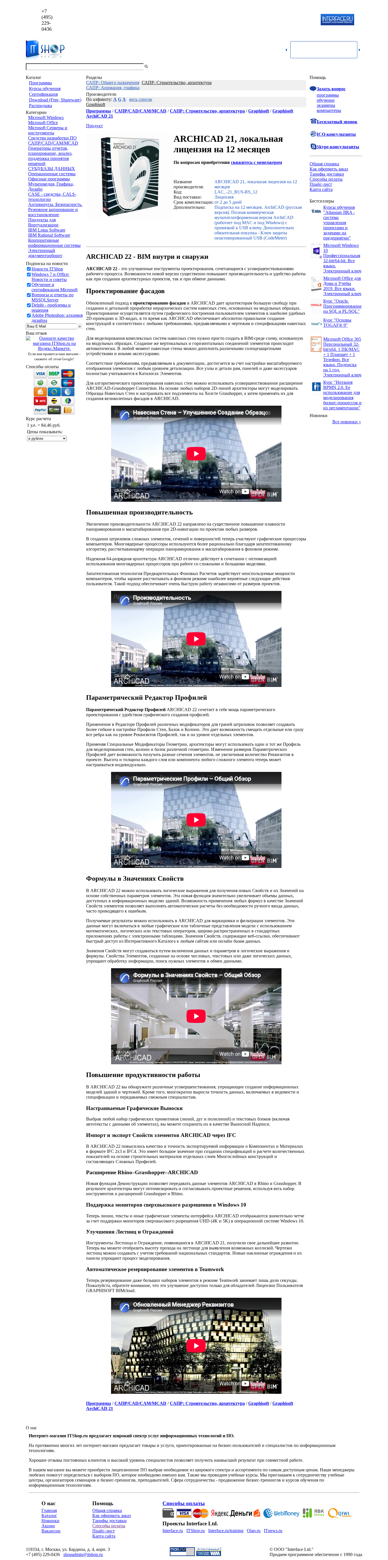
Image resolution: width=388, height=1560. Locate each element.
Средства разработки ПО (52, 138)
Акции (48, 1525)
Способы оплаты (326, 179)
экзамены (326, 105)
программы (328, 95)
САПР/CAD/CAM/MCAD (53, 143)
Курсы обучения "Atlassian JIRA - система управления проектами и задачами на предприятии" (339, 222)
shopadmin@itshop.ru (267, 20)
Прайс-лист (321, 184)
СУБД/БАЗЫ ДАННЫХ (51, 168)
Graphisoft (95, 104)
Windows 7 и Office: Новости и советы (50, 277)
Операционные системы (52, 173)
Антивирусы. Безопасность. (55, 204)
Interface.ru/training (225, 1530)
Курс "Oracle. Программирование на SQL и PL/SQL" (342, 306)
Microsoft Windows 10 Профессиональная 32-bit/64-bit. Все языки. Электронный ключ (342, 258)
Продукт (94, 125)
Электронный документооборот (45, 253)
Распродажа (40, 105)
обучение (326, 100)
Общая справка (324, 163)
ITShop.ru (195, 1530)
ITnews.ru (273, 1530)
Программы (40, 82)
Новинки (50, 1520)
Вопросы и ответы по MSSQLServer (53, 297)
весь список (140, 99)
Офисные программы (49, 178)
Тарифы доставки (327, 174)
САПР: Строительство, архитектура (177, 82)
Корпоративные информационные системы (54, 243)
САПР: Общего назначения (112, 82)
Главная (49, 1510)
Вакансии (51, 1530)
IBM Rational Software (49, 235)
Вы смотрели (158, 67)
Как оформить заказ (329, 168)
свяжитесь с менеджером (256, 162)
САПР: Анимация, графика (112, 87)
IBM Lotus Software (46, 230)
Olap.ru (253, 1530)
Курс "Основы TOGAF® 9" (337, 323)
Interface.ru (172, 1530)
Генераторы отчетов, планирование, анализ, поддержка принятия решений (50, 156)
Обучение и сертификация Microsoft (55, 287)
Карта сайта (321, 189)
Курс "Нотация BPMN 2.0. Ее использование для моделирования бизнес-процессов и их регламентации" (342, 395)
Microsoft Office (43, 122)
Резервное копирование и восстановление (53, 212)
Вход (357, 66)
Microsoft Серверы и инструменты (47, 130)
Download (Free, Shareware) (55, 99)
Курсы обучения (45, 88)
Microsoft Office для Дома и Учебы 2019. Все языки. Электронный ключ (342, 286)
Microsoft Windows (46, 117)
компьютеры (329, 110)
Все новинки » (346, 421)
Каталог (49, 1515)
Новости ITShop (47, 268)
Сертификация (43, 94)
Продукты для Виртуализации (43, 222)
